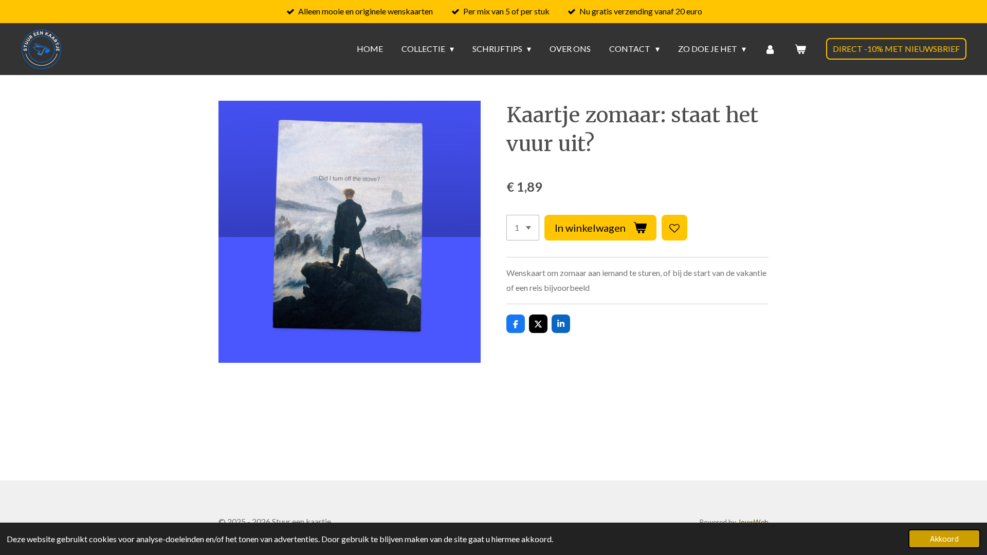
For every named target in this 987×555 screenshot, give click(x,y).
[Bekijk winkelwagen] (800, 49)
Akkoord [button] (944, 538)
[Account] (770, 49)
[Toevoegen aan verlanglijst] (674, 227)
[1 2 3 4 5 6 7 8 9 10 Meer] (522, 227)
